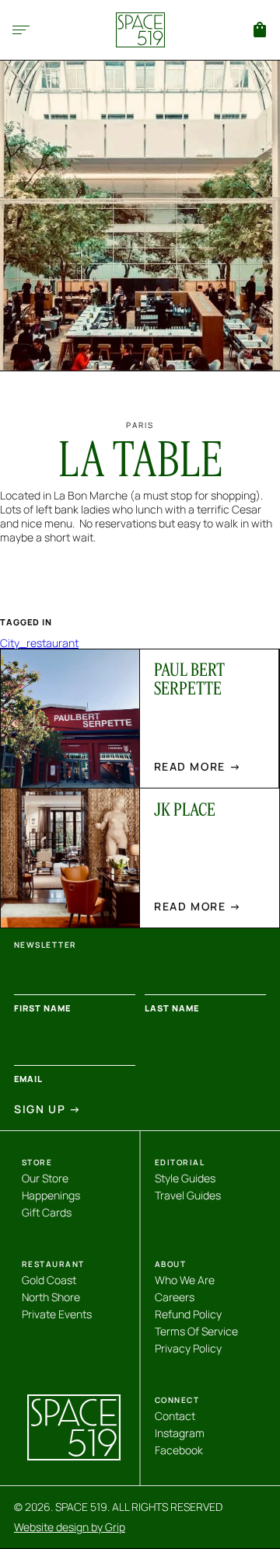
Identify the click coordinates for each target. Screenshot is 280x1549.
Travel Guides (188, 1195)
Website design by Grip (69, 1527)
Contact (175, 1415)
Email (28, 1078)
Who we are (185, 1279)
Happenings (51, 1195)
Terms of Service (196, 1331)
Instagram (180, 1432)
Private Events (57, 1314)
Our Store (45, 1178)
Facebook (179, 1450)
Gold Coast (49, 1279)
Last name (172, 1008)
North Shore (51, 1297)
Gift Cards (47, 1212)
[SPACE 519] (140, 29)
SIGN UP (47, 1109)
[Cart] (260, 29)
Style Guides (185, 1178)
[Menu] (21, 30)
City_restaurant (39, 642)
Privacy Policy (188, 1348)
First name (42, 1008)
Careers (174, 1297)
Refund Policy (188, 1314)
